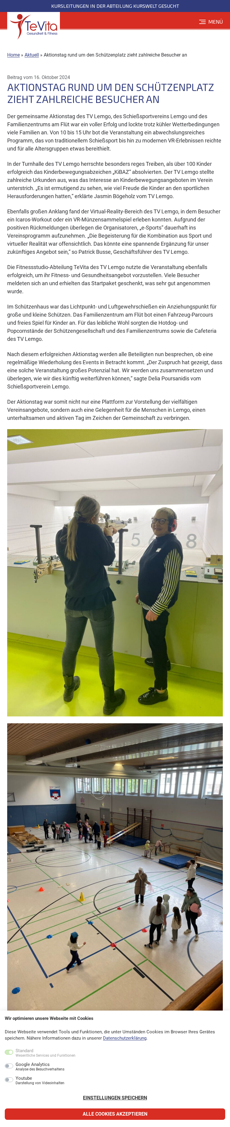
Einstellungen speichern (115, 1098)
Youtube (40, 1080)
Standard (45, 1053)
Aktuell (32, 55)
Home (13, 55)
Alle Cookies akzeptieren (115, 1114)
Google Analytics (40, 1066)
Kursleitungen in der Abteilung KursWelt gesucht (115, 6)
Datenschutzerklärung (124, 1038)
